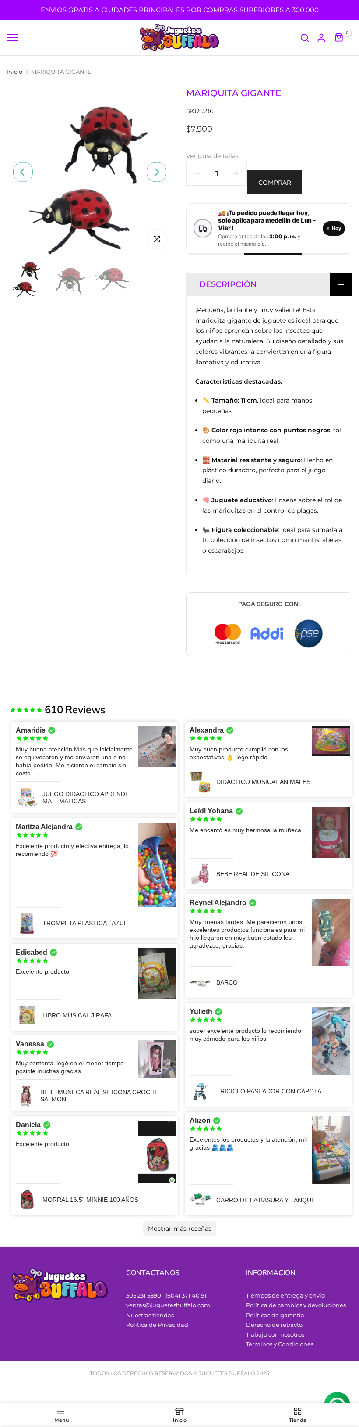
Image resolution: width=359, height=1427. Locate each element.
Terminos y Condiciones (279, 1344)
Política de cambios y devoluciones (296, 1304)
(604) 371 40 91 (186, 1295)
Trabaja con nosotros (275, 1334)
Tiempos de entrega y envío (285, 1295)
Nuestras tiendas (150, 1315)
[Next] (156, 172)
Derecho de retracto (274, 1324)
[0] (339, 38)
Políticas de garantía (275, 1315)
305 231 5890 (143, 1295)
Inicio (14, 71)
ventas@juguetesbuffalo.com (168, 1304)
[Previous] (23, 172)
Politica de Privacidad (157, 1324)
